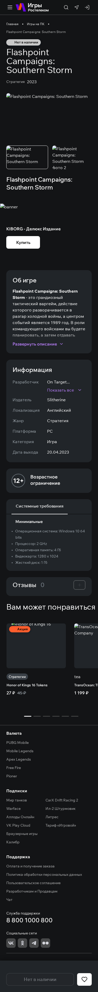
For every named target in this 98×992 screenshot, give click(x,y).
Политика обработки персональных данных (44, 874)
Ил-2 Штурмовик (60, 808)
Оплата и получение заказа (30, 866)
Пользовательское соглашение (33, 882)
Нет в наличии (40, 979)
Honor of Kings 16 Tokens (27, 685)
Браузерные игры (22, 833)
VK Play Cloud (18, 825)
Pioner (11, 776)
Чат (9, 899)
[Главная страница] (32, 7)
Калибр (13, 842)
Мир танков (16, 800)
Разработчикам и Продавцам (31, 891)
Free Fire (13, 767)
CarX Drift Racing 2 (61, 800)
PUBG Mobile (17, 742)
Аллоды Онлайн (20, 817)
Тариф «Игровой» (60, 825)
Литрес (52, 817)
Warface (13, 808)
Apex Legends (18, 759)
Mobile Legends (19, 751)
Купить (23, 242)
